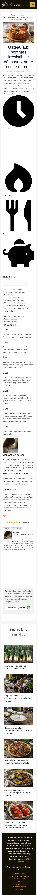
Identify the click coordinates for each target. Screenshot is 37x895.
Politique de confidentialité (19, 876)
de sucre (12, 297)
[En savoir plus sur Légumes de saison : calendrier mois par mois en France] (18, 683)
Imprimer (6, 516)
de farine (13, 289)
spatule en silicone (11, 322)
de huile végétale (15, 303)
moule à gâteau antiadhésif (14, 316)
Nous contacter (19, 873)
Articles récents (16, 528)
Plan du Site (19, 889)
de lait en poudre (15, 300)
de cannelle (14, 306)
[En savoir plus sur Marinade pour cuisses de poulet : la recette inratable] (18, 748)
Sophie (16, 532)
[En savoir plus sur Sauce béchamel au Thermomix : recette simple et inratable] (18, 716)
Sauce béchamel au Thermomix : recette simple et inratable (18, 730)
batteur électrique (10, 319)
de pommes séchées (17, 308)
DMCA (19, 881)
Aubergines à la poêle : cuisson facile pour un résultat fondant (18, 792)
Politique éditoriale (19, 879)
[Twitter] (8, 541)
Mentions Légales (19, 887)
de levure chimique (14, 292)
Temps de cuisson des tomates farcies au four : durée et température (15, 825)
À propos (6, 528)
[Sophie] (8, 535)
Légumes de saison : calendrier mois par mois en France (17, 698)
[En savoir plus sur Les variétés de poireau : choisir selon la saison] (18, 654)
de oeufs (10, 295)
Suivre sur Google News (16, 608)
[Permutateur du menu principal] (32, 4)
